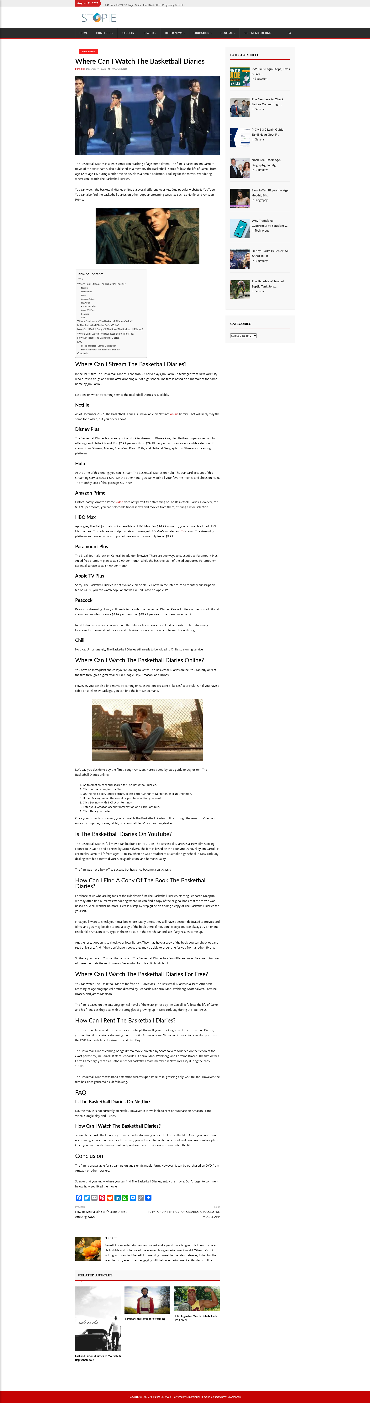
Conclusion (83, 353)
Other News (174, 33)
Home (83, 33)
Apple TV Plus (87, 310)
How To (148, 33)
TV (182, 531)
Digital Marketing (257, 33)
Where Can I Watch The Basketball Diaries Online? (105, 321)
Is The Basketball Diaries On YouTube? (98, 325)
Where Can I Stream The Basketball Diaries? (101, 284)
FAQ (79, 342)
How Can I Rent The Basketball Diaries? (98, 338)
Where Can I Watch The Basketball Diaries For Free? (105, 334)
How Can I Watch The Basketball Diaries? (100, 350)
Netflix (84, 288)
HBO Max (85, 303)
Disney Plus (86, 292)
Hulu (83, 295)
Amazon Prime (88, 299)
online (174, 414)
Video (119, 502)
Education (201, 33)
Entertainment (88, 52)
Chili (83, 318)
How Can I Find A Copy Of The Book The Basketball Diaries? (110, 329)
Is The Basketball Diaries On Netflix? (98, 346)
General (227, 33)
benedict (80, 69)
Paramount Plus (88, 306)
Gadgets (128, 33)
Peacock (85, 314)
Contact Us (104, 33)
